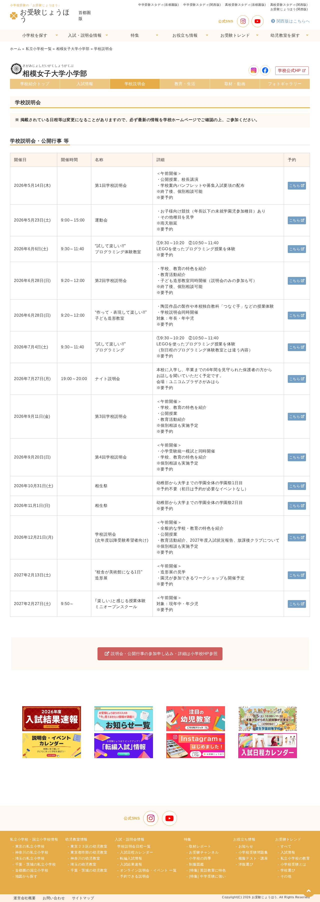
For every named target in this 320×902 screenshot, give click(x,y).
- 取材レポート (198, 846)
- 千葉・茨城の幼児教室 (88, 870)
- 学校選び (286, 870)
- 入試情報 (286, 852)
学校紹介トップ (35, 84)
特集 (135, 35)
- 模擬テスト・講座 (252, 858)
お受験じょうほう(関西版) (289, 9)
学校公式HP (289, 70)
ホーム (15, 49)
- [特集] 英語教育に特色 (206, 870)
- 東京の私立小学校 (28, 846)
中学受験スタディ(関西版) (202, 4)
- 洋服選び (244, 864)
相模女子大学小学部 (73, 49)
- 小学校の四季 (198, 858)
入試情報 (84, 84)
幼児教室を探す (285, 35)
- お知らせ (244, 846)
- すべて (285, 846)
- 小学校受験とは (292, 864)
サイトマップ (83, 898)
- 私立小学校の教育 (294, 858)
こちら (294, 186)
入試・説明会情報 (85, 35)
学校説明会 (135, 84)
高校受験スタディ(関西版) (289, 4)
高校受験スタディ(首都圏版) (245, 4)
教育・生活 (185, 84)
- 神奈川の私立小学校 (30, 852)
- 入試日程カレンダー (135, 852)
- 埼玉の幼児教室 (82, 864)
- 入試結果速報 (129, 864)
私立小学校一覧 (39, 49)
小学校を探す (35, 35)
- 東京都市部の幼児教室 (88, 852)
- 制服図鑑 (195, 864)
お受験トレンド (235, 35)
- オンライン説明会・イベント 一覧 (146, 870)
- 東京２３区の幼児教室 (88, 846)
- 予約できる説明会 (133, 876)
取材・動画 (235, 84)
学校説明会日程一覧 (133, 846)
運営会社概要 (25, 898)
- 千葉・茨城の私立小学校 (34, 864)
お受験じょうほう (45, 15)
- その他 (285, 876)
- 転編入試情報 (129, 858)
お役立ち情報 (185, 35)
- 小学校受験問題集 (252, 852)
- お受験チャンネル (202, 852)
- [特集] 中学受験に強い (206, 876)
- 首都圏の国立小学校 (30, 870)
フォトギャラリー (285, 84)
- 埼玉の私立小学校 (28, 858)
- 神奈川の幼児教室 (84, 858)
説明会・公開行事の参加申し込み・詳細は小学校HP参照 (164, 654)
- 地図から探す (24, 876)
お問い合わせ (54, 898)
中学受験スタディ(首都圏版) (158, 4)
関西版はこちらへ (293, 21)
